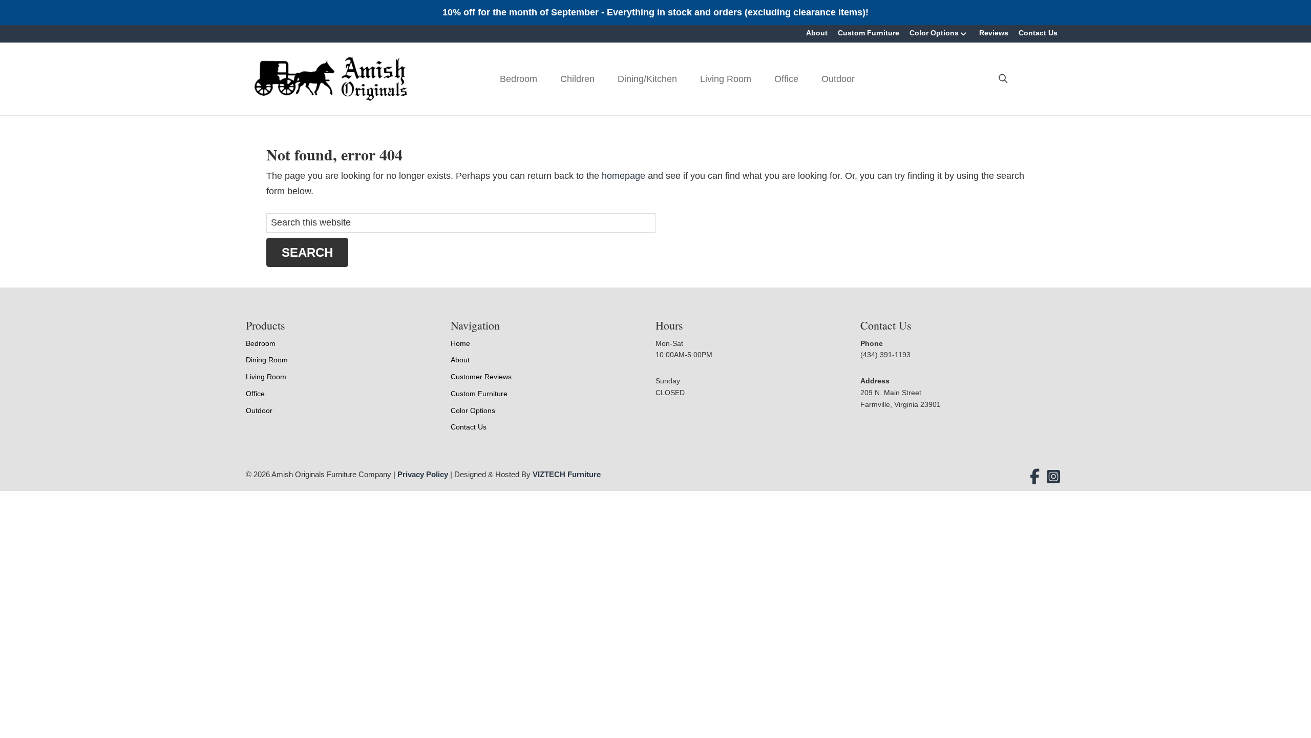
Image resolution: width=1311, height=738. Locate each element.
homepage (623, 176)
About (817, 33)
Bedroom (518, 79)
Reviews (993, 33)
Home (460, 343)
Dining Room (267, 360)
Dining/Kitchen (647, 79)
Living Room (725, 79)
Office (786, 79)
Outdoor (838, 79)
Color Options (934, 33)
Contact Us (1038, 33)
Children (577, 79)
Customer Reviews (481, 377)
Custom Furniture (868, 33)
